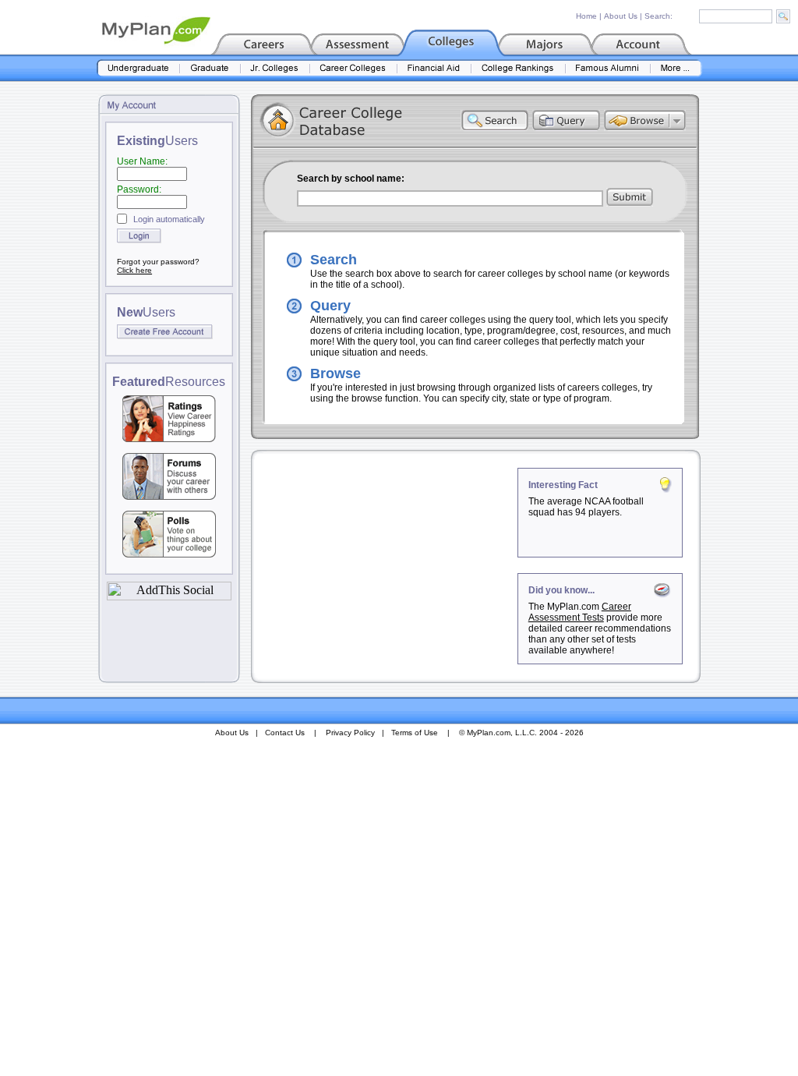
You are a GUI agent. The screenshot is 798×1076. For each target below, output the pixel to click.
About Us (620, 16)
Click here (134, 270)
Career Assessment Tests (579, 612)
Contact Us (285, 732)
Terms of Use (414, 732)
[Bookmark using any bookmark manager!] (169, 596)
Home (586, 16)
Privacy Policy (350, 732)
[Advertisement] (386, 565)
